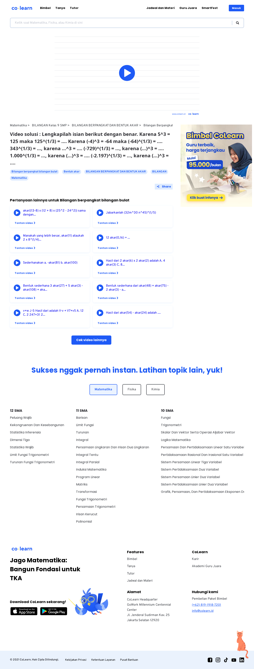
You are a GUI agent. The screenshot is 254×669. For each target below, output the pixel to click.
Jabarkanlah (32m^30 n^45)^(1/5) (131, 213)
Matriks (82, 484)
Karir (195, 559)
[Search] (236, 23)
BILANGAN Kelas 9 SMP (49, 126)
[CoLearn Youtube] (233, 659)
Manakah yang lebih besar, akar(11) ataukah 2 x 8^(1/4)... (53, 238)
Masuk (236, 8)
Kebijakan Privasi (76, 660)
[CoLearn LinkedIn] (241, 659)
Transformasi (86, 491)
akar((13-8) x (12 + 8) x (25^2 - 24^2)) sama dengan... (54, 213)
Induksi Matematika (91, 469)
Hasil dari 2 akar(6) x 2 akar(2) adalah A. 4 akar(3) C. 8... (135, 263)
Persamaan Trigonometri (95, 506)
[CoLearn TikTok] (225, 659)
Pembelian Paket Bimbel (209, 599)
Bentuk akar (72, 171)
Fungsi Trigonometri (91, 499)
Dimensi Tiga (20, 440)
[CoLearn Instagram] (218, 659)
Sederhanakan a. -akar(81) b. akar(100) (50, 263)
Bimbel (45, 8)
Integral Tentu (87, 454)
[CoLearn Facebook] (210, 659)
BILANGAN (159, 171)
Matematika (18, 126)
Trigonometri (171, 425)
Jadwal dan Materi (160, 8)
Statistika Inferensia (25, 432)
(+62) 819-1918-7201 (206, 605)
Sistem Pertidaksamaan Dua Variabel (190, 469)
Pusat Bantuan (129, 660)
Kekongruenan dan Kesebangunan (37, 425)
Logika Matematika (175, 440)
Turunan (82, 432)
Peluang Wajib (21, 417)
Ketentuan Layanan (103, 660)
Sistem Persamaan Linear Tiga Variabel (191, 462)
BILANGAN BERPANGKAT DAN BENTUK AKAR (105, 126)
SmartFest (210, 8)
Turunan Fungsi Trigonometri (32, 462)
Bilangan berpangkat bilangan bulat (169, 126)
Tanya (60, 8)
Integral (82, 440)
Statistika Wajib (22, 447)
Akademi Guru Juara (206, 566)
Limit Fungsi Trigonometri (29, 454)
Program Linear (88, 477)
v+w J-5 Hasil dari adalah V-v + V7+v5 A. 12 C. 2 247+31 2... (53, 313)
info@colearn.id (203, 611)
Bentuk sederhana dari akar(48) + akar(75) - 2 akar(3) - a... (137, 288)
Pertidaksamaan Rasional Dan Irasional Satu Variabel (202, 454)
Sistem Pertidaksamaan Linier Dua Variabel (194, 484)
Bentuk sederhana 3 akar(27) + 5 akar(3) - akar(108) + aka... (53, 288)
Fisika (132, 390)
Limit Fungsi (85, 425)
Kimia (155, 390)
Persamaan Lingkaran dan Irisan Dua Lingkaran (112, 447)
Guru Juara (188, 8)
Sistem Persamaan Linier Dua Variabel (190, 477)
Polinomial (84, 521)
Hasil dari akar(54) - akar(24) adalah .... (133, 313)
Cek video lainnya (91, 340)
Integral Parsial (87, 462)
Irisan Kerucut (86, 514)
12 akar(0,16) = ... (118, 238)
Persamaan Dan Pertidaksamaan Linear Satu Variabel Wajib (207, 447)
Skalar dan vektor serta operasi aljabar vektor (198, 432)
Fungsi (166, 417)
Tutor (74, 8)
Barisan (82, 417)
